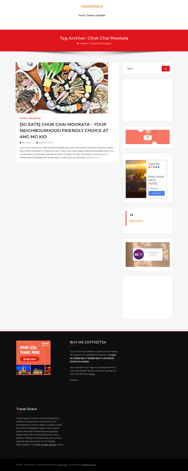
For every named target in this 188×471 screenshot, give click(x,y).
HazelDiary (92, 6)
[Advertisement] (148, 100)
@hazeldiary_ (136, 220)
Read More (92, 157)
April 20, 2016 (46, 142)
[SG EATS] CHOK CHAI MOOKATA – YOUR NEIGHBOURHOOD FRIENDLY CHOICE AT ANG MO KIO (64, 130)
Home (83, 43)
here (92, 374)
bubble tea (93, 358)
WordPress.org (88, 464)
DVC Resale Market (46, 444)
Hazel (28, 142)
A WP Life (62, 464)
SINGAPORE (35, 118)
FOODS (23, 118)
